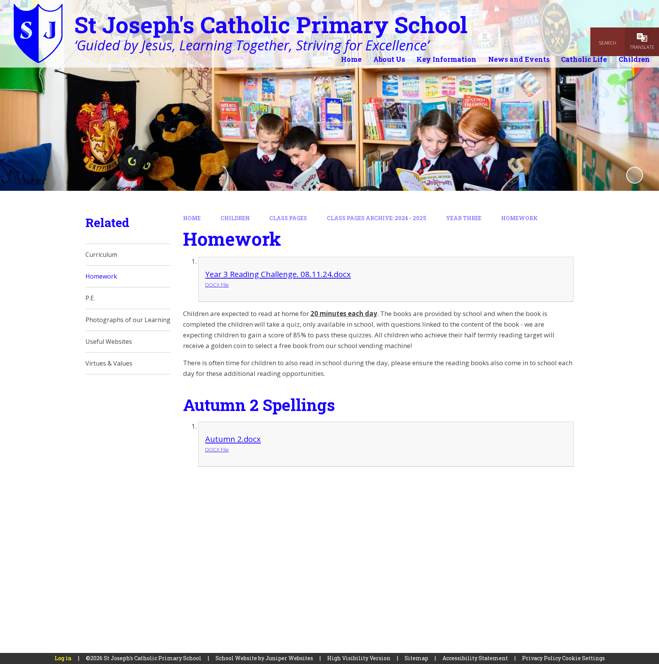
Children (235, 218)
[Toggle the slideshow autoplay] (634, 175)
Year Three (463, 218)
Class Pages (288, 218)
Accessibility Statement (475, 658)
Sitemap (416, 658)
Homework (519, 218)
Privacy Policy (541, 658)
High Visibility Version (359, 658)
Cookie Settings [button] (583, 658)
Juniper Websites (289, 658)
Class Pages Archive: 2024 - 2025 (376, 218)
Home (192, 218)
